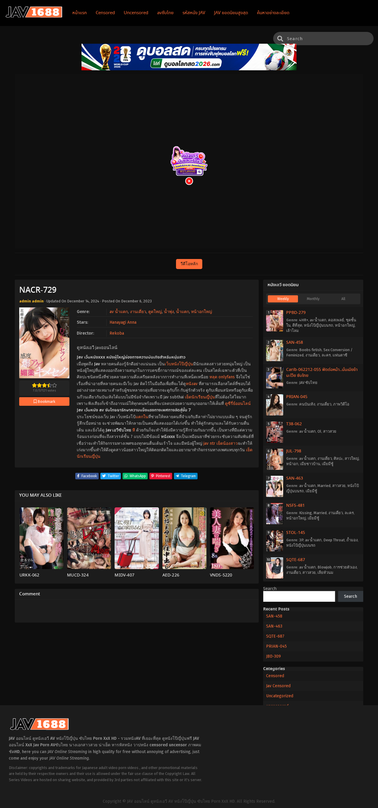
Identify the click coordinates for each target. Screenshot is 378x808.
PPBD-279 (296, 313)
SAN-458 (294, 343)
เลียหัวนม (325, 572)
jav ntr (209, 443)
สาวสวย (329, 431)
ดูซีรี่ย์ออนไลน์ (238, 403)
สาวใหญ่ (352, 458)
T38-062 (294, 424)
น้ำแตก (182, 311)
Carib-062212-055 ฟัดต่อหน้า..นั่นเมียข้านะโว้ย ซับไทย (322, 373)
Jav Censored (278, 685)
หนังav (192, 383)
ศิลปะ (338, 458)
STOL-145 (295, 533)
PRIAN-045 (296, 397)
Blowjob (324, 567)
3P (301, 540)
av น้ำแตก (119, 311)
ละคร (326, 355)
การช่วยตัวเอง (345, 567)
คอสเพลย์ (336, 320)
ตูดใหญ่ (155, 311)
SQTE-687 (295, 560)
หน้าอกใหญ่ (201, 311)
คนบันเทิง (307, 404)
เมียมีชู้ (327, 464)
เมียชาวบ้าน (310, 464)
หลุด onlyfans (222, 376)
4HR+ (303, 320)
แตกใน (142, 416)
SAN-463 (294, 478)
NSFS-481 (295, 506)
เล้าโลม (292, 330)
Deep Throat (334, 540)
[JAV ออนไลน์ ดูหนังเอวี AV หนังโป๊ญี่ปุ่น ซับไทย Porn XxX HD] (33, 16)
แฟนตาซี (340, 355)
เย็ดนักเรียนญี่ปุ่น (200, 397)
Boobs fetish (310, 350)
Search (270, 589)
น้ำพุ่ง (169, 311)
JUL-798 (293, 451)
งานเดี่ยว (138, 311)
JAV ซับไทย (308, 382)
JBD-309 (273, 656)
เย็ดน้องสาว (227, 443)
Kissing (305, 513)
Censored (275, 675)
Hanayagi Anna (123, 322)
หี (133, 430)
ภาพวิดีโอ (341, 404)
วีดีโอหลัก (189, 263)
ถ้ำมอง (352, 540)
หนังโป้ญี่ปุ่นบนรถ (318, 325)
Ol (319, 431)
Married (323, 485)
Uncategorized (279, 695)
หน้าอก (292, 464)
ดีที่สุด (297, 325)
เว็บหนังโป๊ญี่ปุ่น (179, 363)
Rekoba (117, 333)
